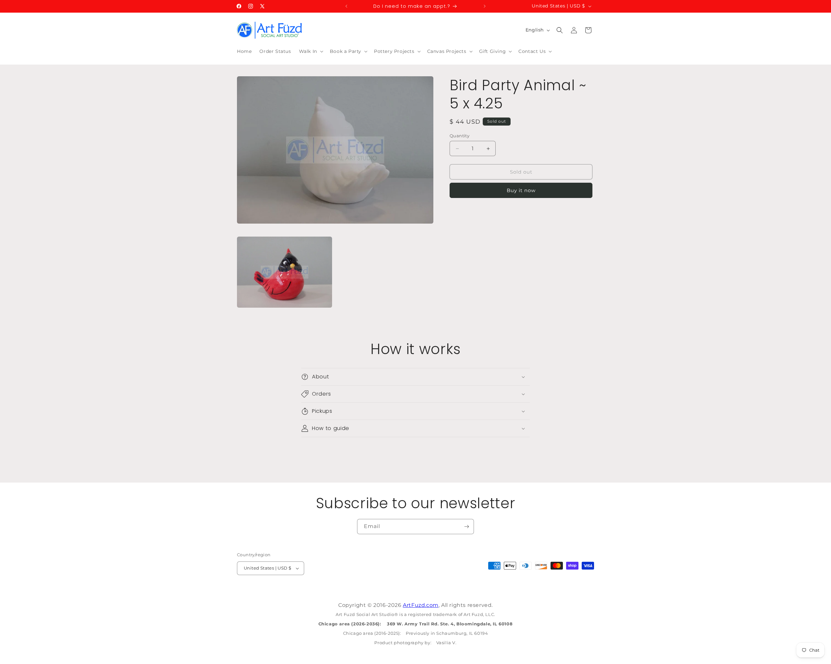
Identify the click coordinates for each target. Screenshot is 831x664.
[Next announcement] (485, 6)
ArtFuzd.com (421, 605)
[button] (310, 51)
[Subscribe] (466, 526)
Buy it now (521, 190)
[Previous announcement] (346, 6)
